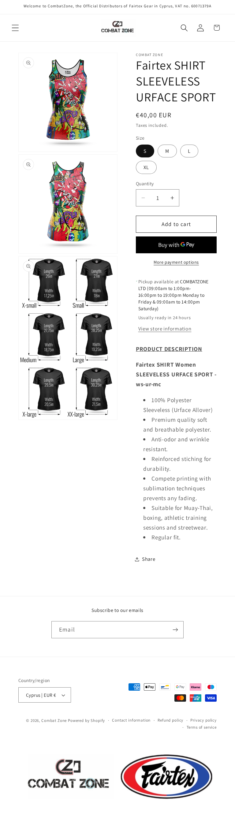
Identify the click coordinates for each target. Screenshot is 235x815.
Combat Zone (54, 720)
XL (146, 167)
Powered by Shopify (86, 720)
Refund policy (170, 720)
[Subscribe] (175, 629)
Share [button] (148, 559)
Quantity (145, 183)
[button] (15, 28)
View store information (165, 328)
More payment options (176, 262)
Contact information (131, 720)
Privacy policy (203, 720)
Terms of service (202, 727)
